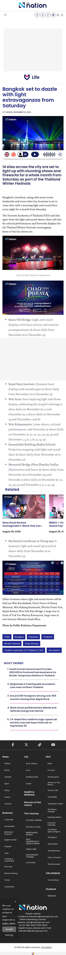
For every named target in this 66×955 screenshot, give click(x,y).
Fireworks (33, 636)
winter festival (12, 643)
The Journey (31, 813)
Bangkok (19, 636)
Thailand (47, 636)
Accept (9, 929)
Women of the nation (32, 804)
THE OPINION (53, 873)
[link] (23, 516)
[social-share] (37, 15)
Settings (9, 934)
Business (7, 812)
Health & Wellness (29, 793)
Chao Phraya (32, 643)
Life (26, 756)
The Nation (54, 650)
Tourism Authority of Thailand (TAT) (23, 650)
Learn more (8, 923)
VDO (48, 756)
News (5, 756)
